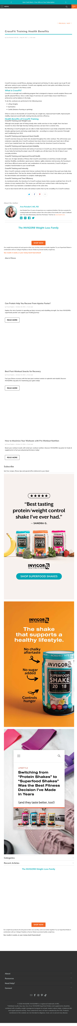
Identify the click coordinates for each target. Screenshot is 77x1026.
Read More (12, 320)
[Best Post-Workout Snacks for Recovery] (38, 349)
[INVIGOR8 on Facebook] (34, 995)
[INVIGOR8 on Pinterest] (42, 995)
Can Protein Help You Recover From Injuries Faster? (28, 303)
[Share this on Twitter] (29, 194)
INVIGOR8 (26, 1004)
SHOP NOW (38, 243)
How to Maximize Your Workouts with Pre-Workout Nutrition (32, 441)
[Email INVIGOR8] (31, 995)
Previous (61, 23)
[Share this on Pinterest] (40, 194)
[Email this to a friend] (45, 194)
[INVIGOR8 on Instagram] (38, 995)
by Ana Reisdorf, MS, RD (11, 37)
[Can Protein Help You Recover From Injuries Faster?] (38, 280)
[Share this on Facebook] (34, 194)
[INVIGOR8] (38, 6)
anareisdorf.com (60, 214)
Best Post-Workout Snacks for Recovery (23, 371)
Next (69, 23)
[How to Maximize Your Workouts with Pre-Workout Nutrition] (38, 417)
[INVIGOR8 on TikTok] (45, 995)
